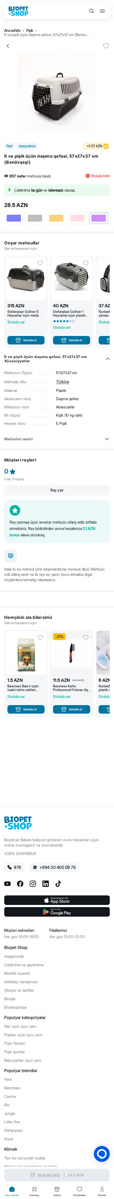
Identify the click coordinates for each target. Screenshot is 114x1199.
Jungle (9, 1113)
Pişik (29, 30)
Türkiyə (62, 381)
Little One (12, 1122)
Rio (7, 1105)
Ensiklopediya (15, 1007)
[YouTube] (7, 884)
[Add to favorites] (106, 46)
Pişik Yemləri (14, 1043)
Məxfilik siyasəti (17, 973)
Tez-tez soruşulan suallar (25, 1158)
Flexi (8, 1079)
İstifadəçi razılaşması (21, 982)
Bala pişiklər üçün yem (22, 1060)
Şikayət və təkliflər (19, 990)
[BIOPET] (18, 11)
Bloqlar (10, 999)
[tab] (12, 1191)
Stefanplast (13, 1130)
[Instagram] (33, 884)
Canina (10, 1096)
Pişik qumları (14, 1052)
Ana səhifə (12, 30)
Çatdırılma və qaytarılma (23, 965)
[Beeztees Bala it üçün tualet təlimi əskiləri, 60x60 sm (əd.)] (26, 653)
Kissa (8, 1139)
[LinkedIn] (45, 884)
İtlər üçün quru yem (20, 1026)
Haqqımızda (14, 956)
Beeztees (12, 1088)
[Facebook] (20, 884)
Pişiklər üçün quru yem (23, 1035)
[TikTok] (58, 884)
